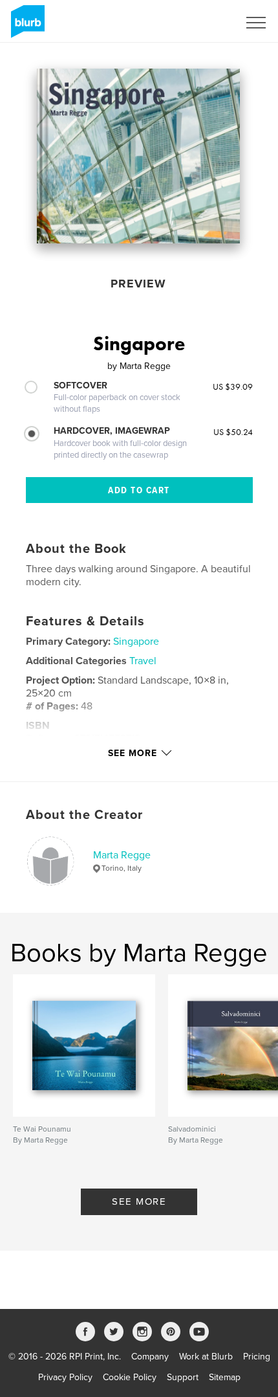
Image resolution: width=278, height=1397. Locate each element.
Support (182, 1377)
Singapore (136, 641)
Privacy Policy (65, 1377)
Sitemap (225, 1377)
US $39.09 (233, 386)
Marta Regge (122, 855)
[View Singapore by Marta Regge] (138, 156)
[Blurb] (25, 26)
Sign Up (205, 22)
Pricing (256, 1356)
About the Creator (84, 815)
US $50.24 (233, 432)
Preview (138, 283)
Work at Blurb (206, 1356)
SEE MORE (139, 1201)
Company (150, 1356)
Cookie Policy (129, 1377)
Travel (142, 660)
